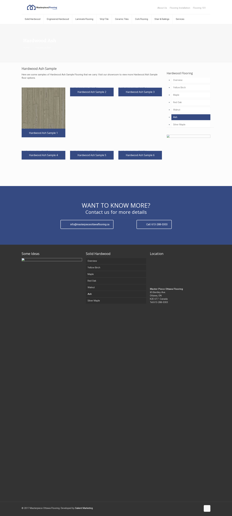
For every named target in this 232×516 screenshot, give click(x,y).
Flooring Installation (180, 8)
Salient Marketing (84, 508)
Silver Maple (179, 124)
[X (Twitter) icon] (196, 508)
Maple (176, 94)
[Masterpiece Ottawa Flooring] (42, 7)
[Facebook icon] (193, 508)
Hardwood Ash (43, 47)
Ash (175, 117)
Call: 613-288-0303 (157, 224)
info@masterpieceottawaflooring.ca (89, 224)
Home (26, 47)
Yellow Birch (179, 87)
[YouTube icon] (199, 508)
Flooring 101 (199, 8)
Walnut (176, 109)
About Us (162, 8)
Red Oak (177, 102)
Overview (177, 80)
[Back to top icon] (207, 508)
